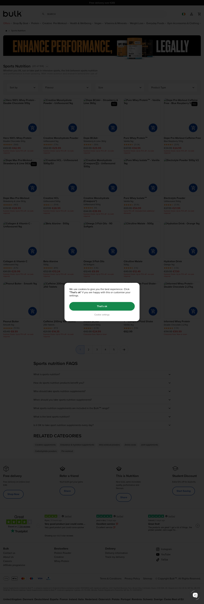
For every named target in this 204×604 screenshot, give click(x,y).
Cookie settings (102, 314)
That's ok (102, 306)
